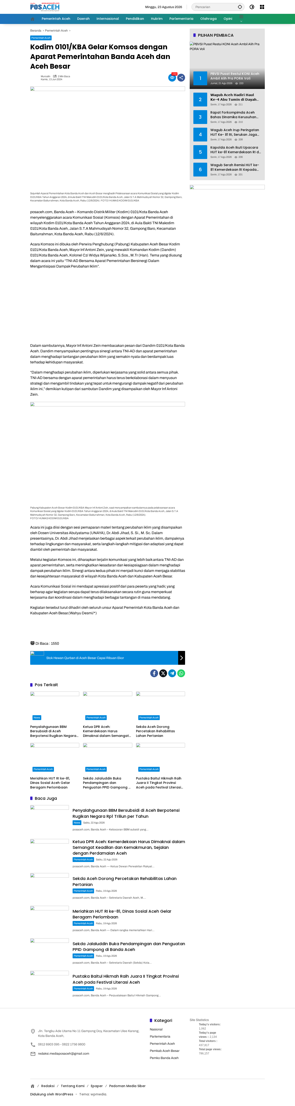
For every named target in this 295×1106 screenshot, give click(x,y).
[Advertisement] (107, 306)
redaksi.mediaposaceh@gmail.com (63, 1053)
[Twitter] (163, 673)
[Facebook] (154, 673)
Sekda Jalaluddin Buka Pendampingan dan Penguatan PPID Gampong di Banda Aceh (107, 783)
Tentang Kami (72, 1086)
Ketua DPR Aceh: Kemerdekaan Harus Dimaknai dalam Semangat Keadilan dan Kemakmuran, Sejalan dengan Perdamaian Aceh (107, 731)
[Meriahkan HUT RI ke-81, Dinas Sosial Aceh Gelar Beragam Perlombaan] (54, 758)
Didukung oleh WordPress (51, 1094)
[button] (240, 7)
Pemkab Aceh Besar (165, 1051)
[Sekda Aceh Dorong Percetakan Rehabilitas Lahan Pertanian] (160, 706)
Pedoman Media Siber (127, 1086)
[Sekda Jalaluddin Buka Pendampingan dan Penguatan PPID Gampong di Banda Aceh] (107, 758)
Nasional (156, 1029)
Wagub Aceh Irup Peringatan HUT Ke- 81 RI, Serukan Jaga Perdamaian (234, 132)
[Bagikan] (181, 78)
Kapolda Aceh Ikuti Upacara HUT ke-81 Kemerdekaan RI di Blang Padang (235, 149)
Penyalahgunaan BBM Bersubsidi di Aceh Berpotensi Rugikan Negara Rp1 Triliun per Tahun (53, 731)
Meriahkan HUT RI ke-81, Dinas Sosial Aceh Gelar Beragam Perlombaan (50, 783)
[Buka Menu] (262, 7)
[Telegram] (172, 673)
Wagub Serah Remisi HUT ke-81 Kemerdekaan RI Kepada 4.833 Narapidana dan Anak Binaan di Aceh (234, 167)
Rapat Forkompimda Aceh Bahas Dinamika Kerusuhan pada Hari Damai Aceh (233, 114)
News (37, 717)
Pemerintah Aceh (40, 37)
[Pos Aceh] (44, 7)
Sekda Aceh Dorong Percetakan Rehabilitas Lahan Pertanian (155, 731)
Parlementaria (160, 1036)
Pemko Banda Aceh (164, 1058)
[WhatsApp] (181, 673)
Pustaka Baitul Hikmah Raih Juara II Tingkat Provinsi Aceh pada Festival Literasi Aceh (158, 783)
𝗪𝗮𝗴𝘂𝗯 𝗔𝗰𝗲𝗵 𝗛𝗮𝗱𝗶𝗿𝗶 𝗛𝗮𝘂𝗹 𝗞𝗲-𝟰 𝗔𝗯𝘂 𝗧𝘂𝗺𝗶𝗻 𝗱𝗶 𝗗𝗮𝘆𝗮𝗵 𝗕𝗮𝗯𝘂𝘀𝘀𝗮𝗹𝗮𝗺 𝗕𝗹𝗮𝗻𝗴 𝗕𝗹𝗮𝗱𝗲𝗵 (233, 97)
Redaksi (47, 1086)
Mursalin (45, 76)
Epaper (97, 1086)
